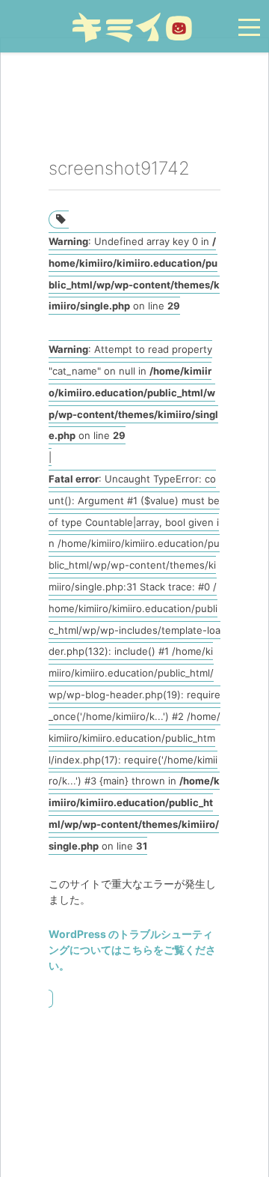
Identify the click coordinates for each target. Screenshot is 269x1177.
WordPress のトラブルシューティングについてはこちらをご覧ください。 (132, 950)
